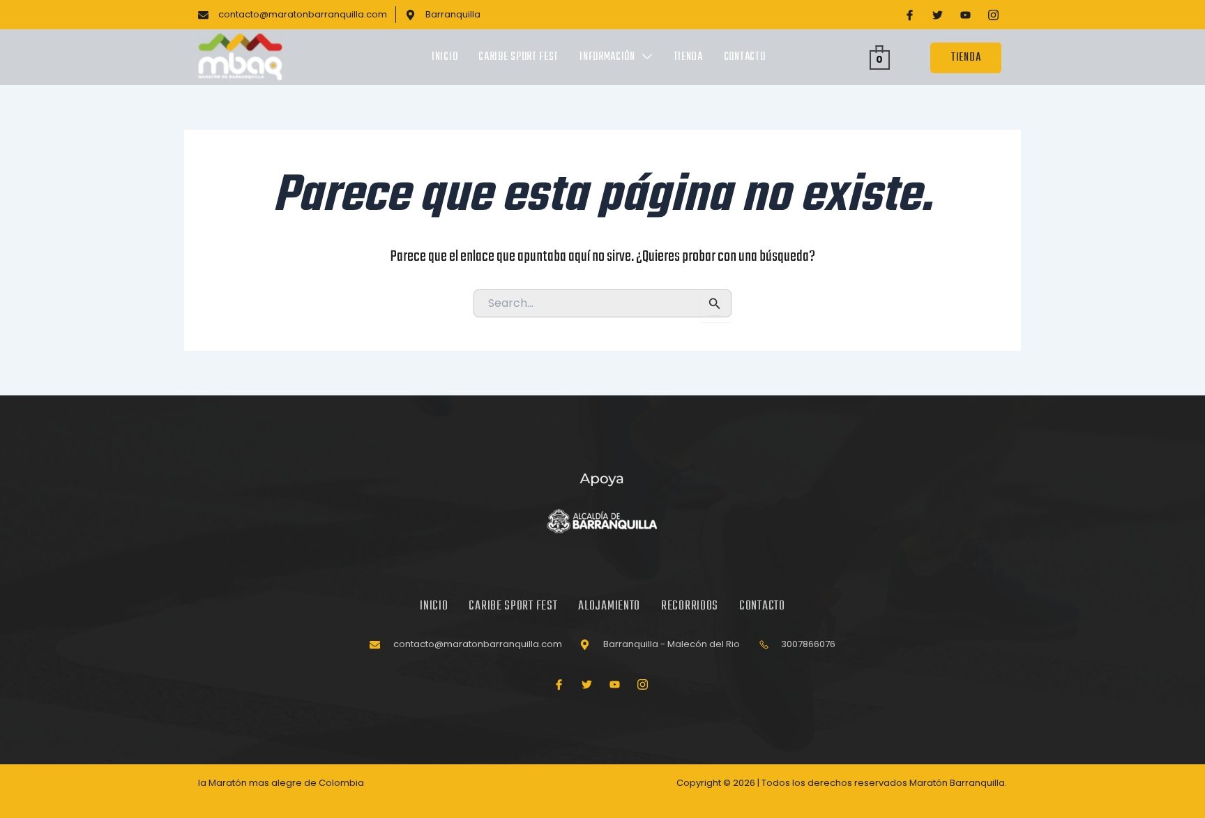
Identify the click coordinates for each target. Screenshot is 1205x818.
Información (607, 57)
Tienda (688, 57)
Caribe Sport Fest (518, 57)
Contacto (745, 57)
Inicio (444, 57)
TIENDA (965, 58)
